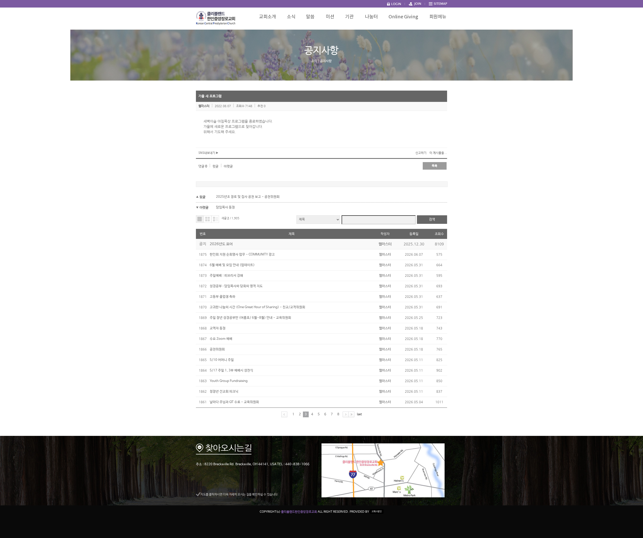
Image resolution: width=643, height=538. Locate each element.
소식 (314, 61)
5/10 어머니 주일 (222, 360)
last (359, 414)
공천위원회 (217, 349)
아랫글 (228, 166)
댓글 (202, 166)
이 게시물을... (438, 153)
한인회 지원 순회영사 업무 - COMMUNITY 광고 (242, 254)
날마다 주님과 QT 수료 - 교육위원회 (234, 402)
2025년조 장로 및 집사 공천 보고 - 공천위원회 (248, 197)
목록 (434, 166)
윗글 (215, 166)
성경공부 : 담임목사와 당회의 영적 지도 (236, 286)
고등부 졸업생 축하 (222, 297)
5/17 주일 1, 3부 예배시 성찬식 (231, 370)
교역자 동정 (218, 328)
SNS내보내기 (207, 153)
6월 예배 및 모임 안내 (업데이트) (232, 265)
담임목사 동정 (225, 207)
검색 (432, 219)
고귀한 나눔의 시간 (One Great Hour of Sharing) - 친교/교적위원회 (257, 307)
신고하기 (420, 153)
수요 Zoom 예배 (221, 339)
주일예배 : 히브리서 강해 (226, 276)
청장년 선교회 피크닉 (224, 391)
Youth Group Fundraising (229, 381)
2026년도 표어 (221, 244)
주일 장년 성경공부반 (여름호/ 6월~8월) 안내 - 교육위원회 (250, 318)
